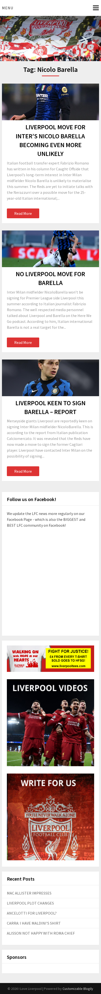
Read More (23, 213)
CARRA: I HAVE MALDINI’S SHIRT (34, 923)
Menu (7, 7)
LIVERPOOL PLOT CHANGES (30, 903)
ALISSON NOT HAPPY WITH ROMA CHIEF (41, 933)
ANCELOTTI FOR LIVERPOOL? (32, 913)
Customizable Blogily (78, 988)
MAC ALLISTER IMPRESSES (29, 893)
